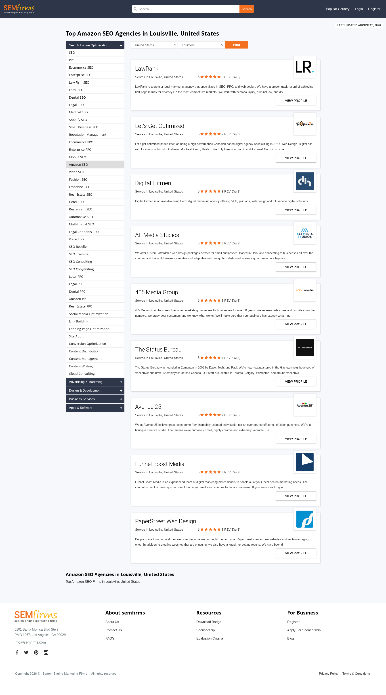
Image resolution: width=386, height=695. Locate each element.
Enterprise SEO (80, 75)
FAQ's (110, 638)
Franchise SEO (79, 187)
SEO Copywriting (81, 269)
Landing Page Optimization (89, 329)
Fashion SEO (78, 179)
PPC (72, 60)
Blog (290, 638)
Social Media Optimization (88, 314)
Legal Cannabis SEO (84, 232)
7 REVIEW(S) (231, 134)
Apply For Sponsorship (304, 630)
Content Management (85, 358)
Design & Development (85, 390)
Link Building (78, 321)
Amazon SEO (78, 164)
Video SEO (76, 172)
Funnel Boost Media (160, 464)
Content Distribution (84, 351)
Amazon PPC (78, 299)
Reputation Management (87, 134)
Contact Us (113, 630)
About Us (112, 622)
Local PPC (76, 276)
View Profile (296, 100)
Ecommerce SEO (81, 67)
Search (247, 9)
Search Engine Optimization (88, 45)
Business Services (82, 399)
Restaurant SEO (80, 209)
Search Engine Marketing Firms (64, 673)
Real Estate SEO (80, 194)
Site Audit (76, 336)
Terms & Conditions (356, 673)
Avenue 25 (148, 406)
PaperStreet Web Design (165, 521)
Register (374, 9)
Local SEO (76, 90)
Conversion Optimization (87, 343)
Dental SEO (77, 97)
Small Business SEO (84, 127)
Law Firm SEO (79, 82)
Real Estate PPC (80, 306)
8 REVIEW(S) (231, 472)
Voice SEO (76, 239)
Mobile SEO (77, 157)
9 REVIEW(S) (231, 77)
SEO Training (78, 254)
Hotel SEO (76, 202)
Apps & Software (80, 407)
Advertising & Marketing (86, 382)
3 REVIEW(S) (231, 243)
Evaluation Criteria (209, 638)
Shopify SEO (78, 120)
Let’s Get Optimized (159, 126)
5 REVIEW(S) (231, 300)
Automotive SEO (81, 217)
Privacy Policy (328, 673)
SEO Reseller (78, 246)
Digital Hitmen (153, 183)
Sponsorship (205, 630)
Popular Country (338, 9)
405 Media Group (156, 292)
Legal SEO (76, 105)
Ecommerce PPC (81, 142)
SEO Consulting (80, 261)
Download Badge (208, 622)
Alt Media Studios (157, 235)
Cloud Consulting (82, 373)
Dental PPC (77, 291)
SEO (72, 52)
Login (359, 9)
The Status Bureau (158, 349)
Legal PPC (76, 284)
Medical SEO (78, 112)
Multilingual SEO (81, 224)
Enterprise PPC (80, 149)
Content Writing (81, 366)
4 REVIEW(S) (231, 358)
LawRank (146, 68)
